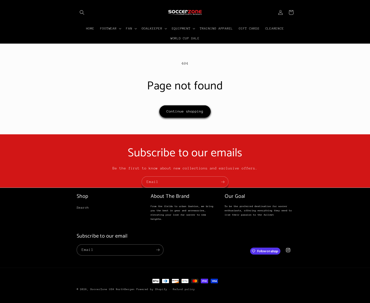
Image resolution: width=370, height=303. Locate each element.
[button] (82, 12)
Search (83, 207)
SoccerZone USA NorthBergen (112, 289)
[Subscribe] (223, 182)
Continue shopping (184, 111)
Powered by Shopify (151, 289)
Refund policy (184, 289)
